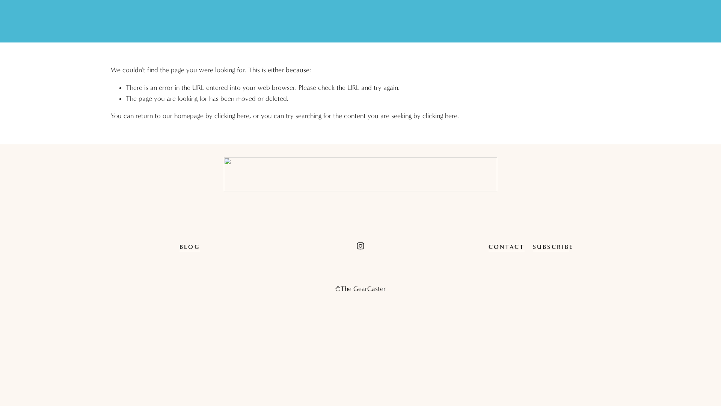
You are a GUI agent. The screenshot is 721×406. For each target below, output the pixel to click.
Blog (189, 246)
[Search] (114, 21)
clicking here (231, 116)
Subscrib (551, 246)
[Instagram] (360, 246)
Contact (507, 246)
